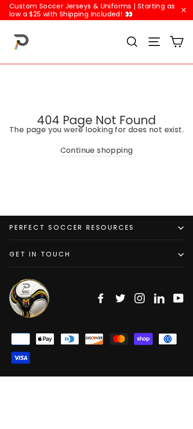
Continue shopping (96, 150)
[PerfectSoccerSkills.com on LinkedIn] (159, 298)
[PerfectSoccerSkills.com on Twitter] (120, 298)
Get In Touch (40, 254)
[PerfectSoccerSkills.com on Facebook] (101, 298)
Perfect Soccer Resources (71, 227)
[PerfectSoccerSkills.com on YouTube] (178, 298)
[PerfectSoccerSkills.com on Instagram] (139, 298)
